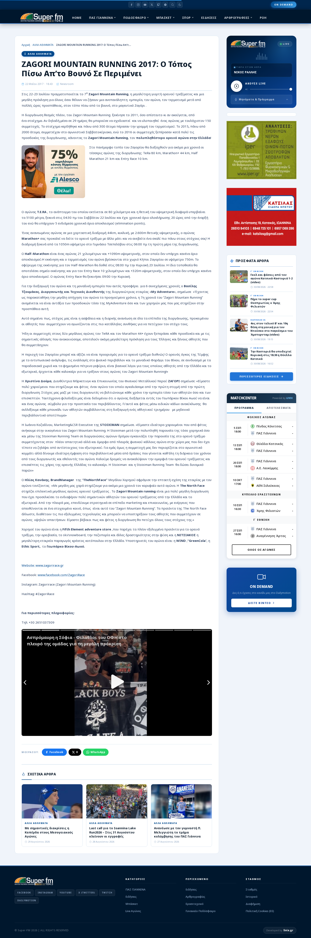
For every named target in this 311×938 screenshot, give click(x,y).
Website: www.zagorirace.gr (43, 565)
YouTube (66, 892)
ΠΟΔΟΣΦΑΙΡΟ (134, 18)
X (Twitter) (86, 892)
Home (76, 18)
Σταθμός (251, 889)
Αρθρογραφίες (195, 897)
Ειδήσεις (131, 897)
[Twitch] (158, 5)
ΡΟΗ (263, 18)
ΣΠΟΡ (186, 18)
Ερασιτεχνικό (195, 904)
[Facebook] (131, 5)
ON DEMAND (283, 4)
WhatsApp (98, 752)
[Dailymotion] (165, 5)
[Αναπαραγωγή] (236, 86)
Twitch (107, 892)
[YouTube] (145, 5)
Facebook (56, 752)
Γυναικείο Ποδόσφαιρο (201, 911)
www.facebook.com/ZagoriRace (61, 575)
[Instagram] (138, 5)
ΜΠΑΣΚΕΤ (164, 18)
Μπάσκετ (131, 904)
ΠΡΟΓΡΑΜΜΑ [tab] (244, 408)
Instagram (45, 892)
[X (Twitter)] (152, 5)
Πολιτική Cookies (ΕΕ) (260, 911)
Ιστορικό (251, 897)
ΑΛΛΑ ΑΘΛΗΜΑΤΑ (43, 45)
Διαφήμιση (253, 904)
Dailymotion (26, 900)
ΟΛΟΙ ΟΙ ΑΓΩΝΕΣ (262, 550)
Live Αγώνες (133, 911)
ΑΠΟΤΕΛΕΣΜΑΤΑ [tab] (279, 408)
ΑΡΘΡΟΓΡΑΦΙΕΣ (236, 18)
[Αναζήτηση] (172, 5)
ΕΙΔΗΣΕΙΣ (209, 18)
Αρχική (26, 45)
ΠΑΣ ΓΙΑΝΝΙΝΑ (101, 18)
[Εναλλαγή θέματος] (180, 5)
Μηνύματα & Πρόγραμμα (256, 99)
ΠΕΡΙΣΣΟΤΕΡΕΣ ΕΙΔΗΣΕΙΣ (259, 376)
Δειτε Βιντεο (259, 603)
